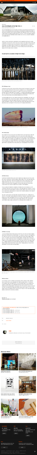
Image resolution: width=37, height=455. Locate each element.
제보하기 (16, 433)
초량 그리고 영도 (17, 312)
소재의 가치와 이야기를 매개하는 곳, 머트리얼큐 (26, 416)
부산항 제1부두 (17, 311)
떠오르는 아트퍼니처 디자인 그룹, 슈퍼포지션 (8, 394)
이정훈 (10, 331)
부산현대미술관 (17, 310)
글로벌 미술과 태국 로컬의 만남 (5, 371)
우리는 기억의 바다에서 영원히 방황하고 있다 (25, 371)
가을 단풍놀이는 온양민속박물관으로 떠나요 (25, 394)
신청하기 (28, 435)
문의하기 (4, 433)
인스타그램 (7, 320)
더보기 (4, 447)
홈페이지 (10, 320)
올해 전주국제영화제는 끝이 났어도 (6, 416)
